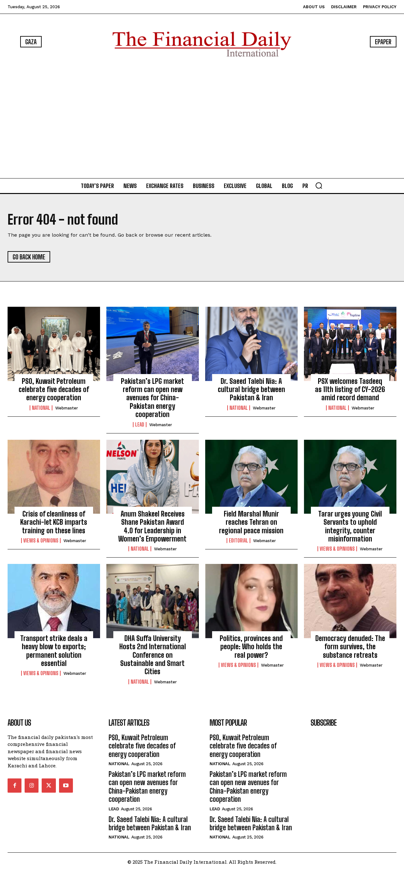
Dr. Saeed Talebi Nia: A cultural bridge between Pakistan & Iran (251, 389)
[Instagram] (32, 785)
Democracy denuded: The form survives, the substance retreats (350, 646)
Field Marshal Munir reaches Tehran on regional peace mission (251, 522)
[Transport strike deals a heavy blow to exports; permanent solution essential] (54, 601)
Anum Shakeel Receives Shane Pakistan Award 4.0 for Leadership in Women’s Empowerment (152, 526)
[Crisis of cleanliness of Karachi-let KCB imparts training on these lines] (54, 477)
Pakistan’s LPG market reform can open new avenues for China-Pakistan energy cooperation (152, 398)
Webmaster (66, 408)
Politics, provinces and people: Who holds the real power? (251, 646)
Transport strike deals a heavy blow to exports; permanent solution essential (53, 651)
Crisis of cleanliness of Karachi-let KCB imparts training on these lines (53, 522)
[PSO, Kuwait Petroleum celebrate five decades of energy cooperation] (54, 344)
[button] (318, 185)
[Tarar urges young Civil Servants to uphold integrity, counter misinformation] (350, 477)
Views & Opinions (40, 540)
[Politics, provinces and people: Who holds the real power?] (251, 601)
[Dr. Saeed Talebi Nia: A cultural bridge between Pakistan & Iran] (251, 344)
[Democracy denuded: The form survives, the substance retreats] (350, 601)
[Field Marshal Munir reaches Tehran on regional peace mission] (251, 477)
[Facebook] (14, 785)
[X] (49, 785)
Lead (139, 424)
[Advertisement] (202, 119)
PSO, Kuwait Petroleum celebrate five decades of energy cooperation (54, 389)
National (41, 407)
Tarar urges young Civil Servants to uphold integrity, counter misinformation (350, 526)
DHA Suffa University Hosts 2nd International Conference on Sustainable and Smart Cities (152, 655)
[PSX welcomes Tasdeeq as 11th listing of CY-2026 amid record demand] (350, 344)
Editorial (238, 540)
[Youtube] (66, 785)
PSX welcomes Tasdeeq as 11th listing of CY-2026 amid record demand (350, 389)
